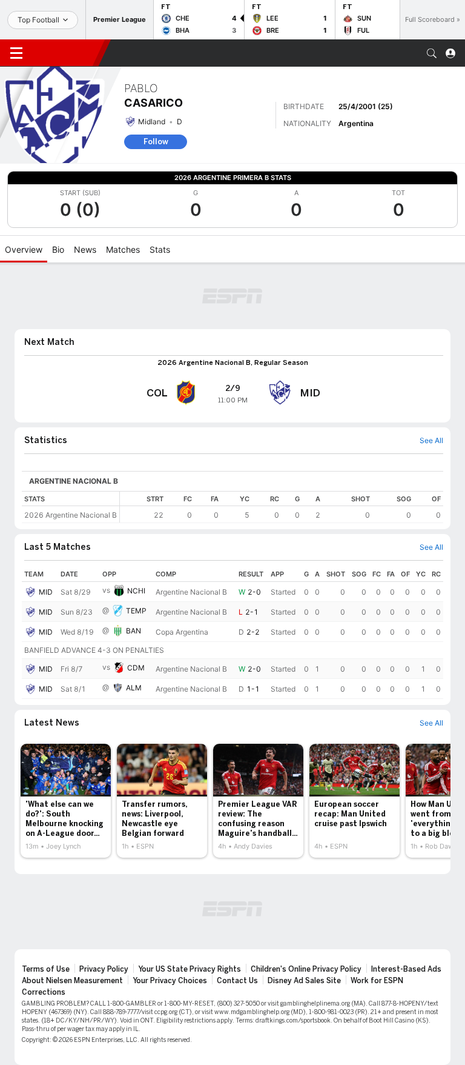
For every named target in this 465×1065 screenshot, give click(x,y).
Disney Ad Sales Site (304, 981)
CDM (136, 667)
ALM (134, 687)
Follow (155, 141)
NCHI (136, 590)
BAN (133, 630)
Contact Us (237, 981)
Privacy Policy (103, 969)
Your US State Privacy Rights (189, 969)
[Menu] (16, 53)
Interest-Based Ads (406, 969)
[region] (281, 507)
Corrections (43, 992)
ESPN (65, 52)
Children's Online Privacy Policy (306, 969)
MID (46, 591)
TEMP (136, 610)
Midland (151, 121)
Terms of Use (46, 969)
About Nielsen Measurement (72, 981)
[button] (432, 53)
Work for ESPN (377, 981)
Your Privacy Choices (170, 981)
